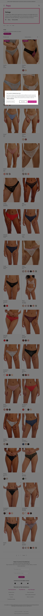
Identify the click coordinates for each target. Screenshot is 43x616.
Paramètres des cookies (10, 101)
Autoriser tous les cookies (32, 101)
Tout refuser (23, 101)
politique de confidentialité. (10, 98)
